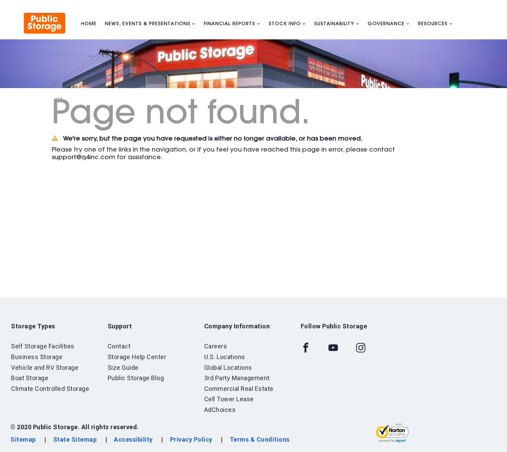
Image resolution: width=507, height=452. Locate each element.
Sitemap (23, 439)
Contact (119, 346)
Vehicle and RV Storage (44, 367)
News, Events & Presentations (148, 24)
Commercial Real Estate (239, 388)
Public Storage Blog (136, 378)
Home (89, 24)
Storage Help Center (137, 356)
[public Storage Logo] (44, 15)
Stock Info (285, 24)
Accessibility (133, 439)
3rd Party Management (237, 378)
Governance (387, 24)
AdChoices (220, 409)
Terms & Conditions (260, 439)
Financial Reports (230, 24)
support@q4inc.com (83, 158)
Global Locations (228, 367)
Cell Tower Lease (229, 399)
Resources (433, 24)
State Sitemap (75, 439)
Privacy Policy (191, 439)
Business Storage (36, 356)
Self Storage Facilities (42, 346)
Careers (215, 346)
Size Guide (123, 367)
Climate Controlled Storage (50, 388)
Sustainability (335, 24)
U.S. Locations (224, 356)
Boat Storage (29, 378)
